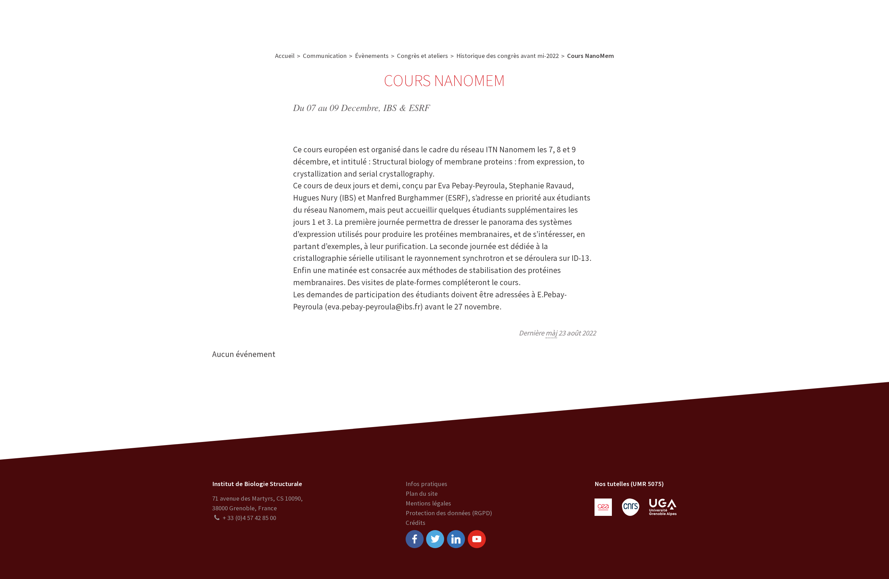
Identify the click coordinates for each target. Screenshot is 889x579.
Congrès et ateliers (422, 56)
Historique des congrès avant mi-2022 (507, 56)
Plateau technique (384, 20)
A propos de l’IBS (278, 20)
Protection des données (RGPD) (449, 513)
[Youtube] (477, 539)
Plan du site (422, 493)
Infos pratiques (426, 484)
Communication (447, 20)
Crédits (415, 523)
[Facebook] (415, 539)
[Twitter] (435, 539)
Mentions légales (428, 503)
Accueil (284, 56)
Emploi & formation (511, 20)
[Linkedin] (456, 539)
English (837, 20)
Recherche (330, 20)
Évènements (372, 56)
